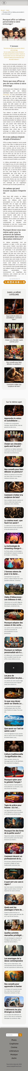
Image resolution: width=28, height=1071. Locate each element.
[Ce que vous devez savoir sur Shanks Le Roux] (14, 693)
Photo (14, 1040)
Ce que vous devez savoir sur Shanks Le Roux (12, 703)
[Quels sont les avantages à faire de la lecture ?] (14, 899)
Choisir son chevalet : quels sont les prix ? (14, 341)
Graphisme (14, 1044)
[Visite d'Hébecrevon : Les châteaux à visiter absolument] (14, 589)
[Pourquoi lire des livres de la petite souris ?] (14, 823)
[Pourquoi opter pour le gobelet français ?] (14, 772)
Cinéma (14, 1047)
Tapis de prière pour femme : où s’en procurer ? (12, 807)
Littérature (14, 1051)
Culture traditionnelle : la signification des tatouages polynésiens (14, 756)
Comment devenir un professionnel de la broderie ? (13, 858)
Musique (14, 1054)
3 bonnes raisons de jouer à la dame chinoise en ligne (12, 574)
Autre (7, 10)
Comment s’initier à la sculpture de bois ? (14, 385)
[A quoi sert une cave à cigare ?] (14, 874)
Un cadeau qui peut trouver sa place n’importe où (14, 54)
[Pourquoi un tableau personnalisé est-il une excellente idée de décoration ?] (14, 642)
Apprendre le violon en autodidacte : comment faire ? (14, 317)
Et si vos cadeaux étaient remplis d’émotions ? (14, 52)
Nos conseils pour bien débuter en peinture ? (14, 363)
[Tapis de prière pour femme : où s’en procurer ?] (14, 797)
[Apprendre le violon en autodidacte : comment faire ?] (14, 306)
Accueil (3, 10)
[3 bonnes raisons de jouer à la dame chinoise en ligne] (14, 563)
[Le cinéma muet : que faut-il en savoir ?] (14, 512)
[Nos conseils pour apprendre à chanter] (14, 976)
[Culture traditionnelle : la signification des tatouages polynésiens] (14, 746)
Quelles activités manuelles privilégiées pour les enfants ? (13, 935)
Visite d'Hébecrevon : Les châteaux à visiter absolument (13, 599)
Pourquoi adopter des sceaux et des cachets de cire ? (13, 625)
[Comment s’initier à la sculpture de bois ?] (14, 375)
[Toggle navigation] (4, 2)
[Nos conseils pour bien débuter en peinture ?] (14, 353)
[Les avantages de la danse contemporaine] (14, 950)
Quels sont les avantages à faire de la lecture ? (13, 909)
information (6, 94)
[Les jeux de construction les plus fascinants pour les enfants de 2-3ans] (14, 668)
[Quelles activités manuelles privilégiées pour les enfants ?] (14, 925)
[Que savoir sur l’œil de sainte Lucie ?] (14, 721)
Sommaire (15, 46)
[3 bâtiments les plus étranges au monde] (14, 1001)
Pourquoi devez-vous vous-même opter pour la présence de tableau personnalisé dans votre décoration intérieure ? (14, 57)
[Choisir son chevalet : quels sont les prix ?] (14, 330)
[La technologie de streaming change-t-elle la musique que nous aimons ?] (14, 538)
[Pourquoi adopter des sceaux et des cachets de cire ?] (14, 615)
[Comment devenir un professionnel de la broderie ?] (14, 848)
